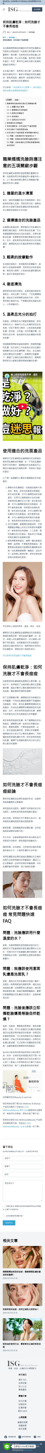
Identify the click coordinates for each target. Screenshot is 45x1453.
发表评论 (9, 1223)
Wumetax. (28, 1450)
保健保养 (22, 1404)
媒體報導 (22, 1425)
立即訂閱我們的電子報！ (15, 1216)
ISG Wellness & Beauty (29, 1444)
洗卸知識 (32, 32)
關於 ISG (22, 1380)
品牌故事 (22, 1383)
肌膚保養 (22, 1407)
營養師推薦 (23, 1422)
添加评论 (9, 1183)
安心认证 (22, 1386)
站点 (6, 1174)
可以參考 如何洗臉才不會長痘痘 (17, 655)
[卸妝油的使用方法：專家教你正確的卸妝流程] (22, 1329)
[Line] (7, 1446)
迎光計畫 (22, 1401)
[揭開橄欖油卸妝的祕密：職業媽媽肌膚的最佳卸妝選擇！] (22, 1257)
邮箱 (7, 1166)
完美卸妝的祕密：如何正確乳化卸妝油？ (21, 1309)
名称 (7, 1158)
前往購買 (37, 9)
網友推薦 (22, 1429)
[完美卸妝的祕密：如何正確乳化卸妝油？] (22, 1295)
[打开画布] (4, 9)
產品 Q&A (22, 1411)
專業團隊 (22, 1389)
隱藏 (16, 100)
